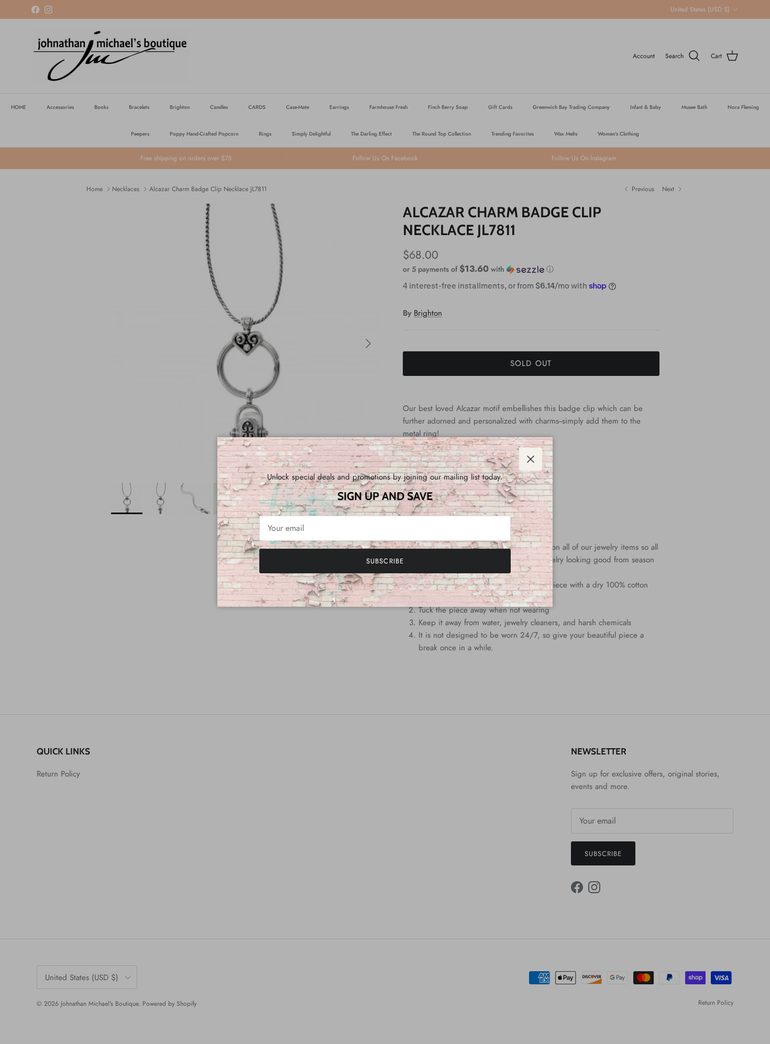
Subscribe (384, 561)
